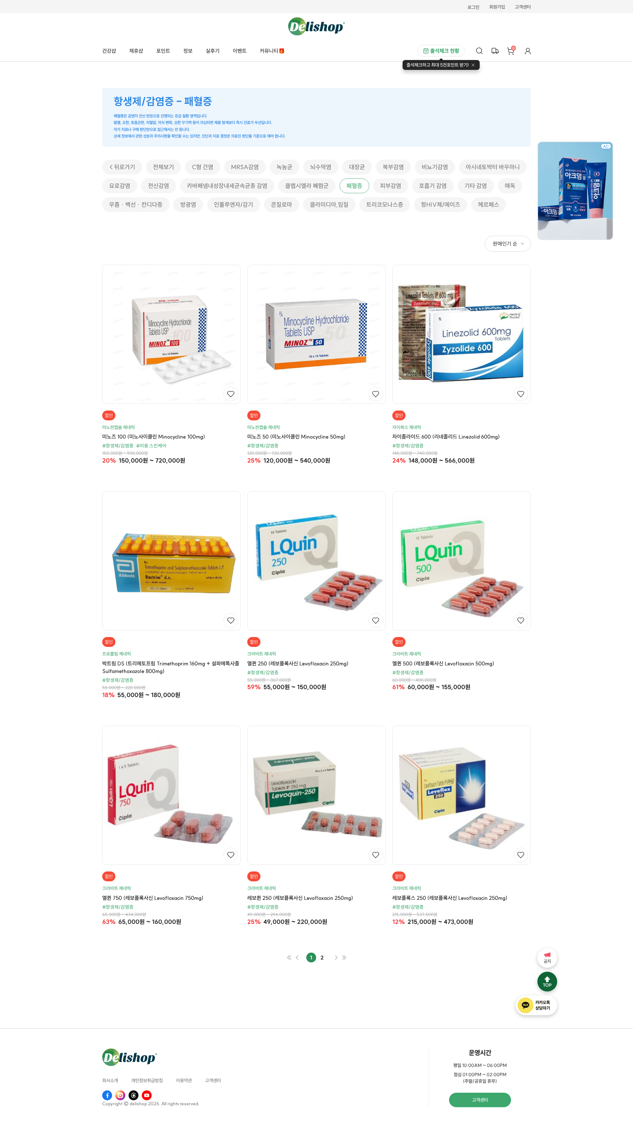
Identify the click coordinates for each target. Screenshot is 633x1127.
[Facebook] (107, 1095)
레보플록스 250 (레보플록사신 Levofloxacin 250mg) (449, 898)
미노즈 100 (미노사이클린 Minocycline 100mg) (153, 436)
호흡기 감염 (433, 186)
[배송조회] (495, 51)
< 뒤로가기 (122, 167)
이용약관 (184, 1081)
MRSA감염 (245, 167)
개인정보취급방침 (147, 1081)
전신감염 (158, 186)
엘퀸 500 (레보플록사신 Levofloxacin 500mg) (443, 663)
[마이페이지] (528, 50)
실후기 (213, 50)
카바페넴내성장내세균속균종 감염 (227, 186)
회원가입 (497, 7)
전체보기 (163, 167)
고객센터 (523, 7)
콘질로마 (281, 204)
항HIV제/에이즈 (440, 204)
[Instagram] (120, 1095)
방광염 (188, 204)
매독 (510, 186)
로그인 (473, 7)
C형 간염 (202, 167)
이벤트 (240, 50)
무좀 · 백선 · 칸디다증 (136, 204)
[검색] (479, 51)
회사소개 (110, 1081)
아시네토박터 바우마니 (493, 167)
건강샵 (109, 50)
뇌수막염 (320, 167)
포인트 (163, 50)
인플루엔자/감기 (233, 204)
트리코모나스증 (384, 204)
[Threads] (133, 1095)
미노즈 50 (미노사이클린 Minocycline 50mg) (296, 436)
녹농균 (284, 167)
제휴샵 (136, 50)
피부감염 (390, 186)
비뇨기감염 (435, 167)
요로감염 (119, 186)
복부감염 (393, 167)
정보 (188, 50)
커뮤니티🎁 (272, 50)
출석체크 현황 (444, 50)
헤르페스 (488, 204)
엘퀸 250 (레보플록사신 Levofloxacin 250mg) (297, 663)
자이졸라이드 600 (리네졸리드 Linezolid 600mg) (446, 436)
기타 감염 (476, 186)
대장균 (357, 167)
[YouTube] (147, 1095)
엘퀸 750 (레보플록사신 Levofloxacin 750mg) (152, 898)
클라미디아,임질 (329, 204)
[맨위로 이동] (547, 981)
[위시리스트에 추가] (231, 394)
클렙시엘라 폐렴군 (307, 186)
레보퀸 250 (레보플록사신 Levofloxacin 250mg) (300, 898)
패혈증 (354, 186)
